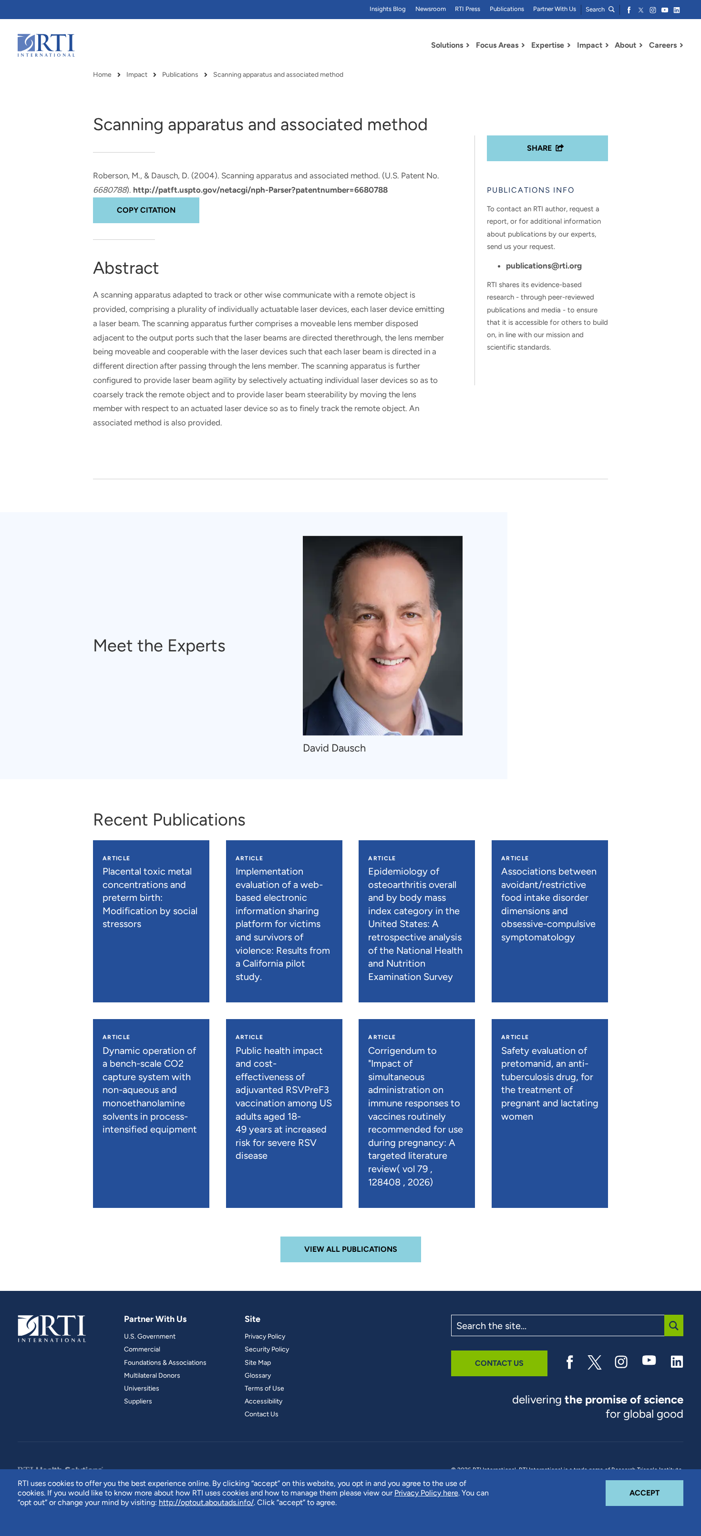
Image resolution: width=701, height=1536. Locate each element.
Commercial (142, 1349)
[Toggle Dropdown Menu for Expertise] (569, 45)
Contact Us (261, 1414)
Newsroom (430, 8)
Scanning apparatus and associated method (278, 75)
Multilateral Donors (152, 1375)
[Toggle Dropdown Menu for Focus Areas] (523, 45)
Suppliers (138, 1401)
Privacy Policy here (426, 1492)
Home (102, 75)
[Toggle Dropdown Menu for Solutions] (468, 45)
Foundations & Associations (165, 1363)
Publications (507, 8)
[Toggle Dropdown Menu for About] (641, 45)
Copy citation (146, 210)
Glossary (258, 1375)
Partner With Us (554, 8)
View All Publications (350, 1249)
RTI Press (467, 8)
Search (596, 9)
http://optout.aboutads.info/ (206, 1502)
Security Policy (267, 1349)
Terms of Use (264, 1388)
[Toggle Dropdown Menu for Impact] (607, 45)
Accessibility (263, 1401)
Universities (141, 1388)
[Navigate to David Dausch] (383, 635)
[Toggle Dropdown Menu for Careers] (681, 45)
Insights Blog (388, 8)
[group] (387, 645)
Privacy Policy (265, 1336)
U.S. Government (149, 1336)
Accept (656, 1492)
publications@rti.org (544, 265)
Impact (136, 75)
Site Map (258, 1363)
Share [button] (539, 148)
